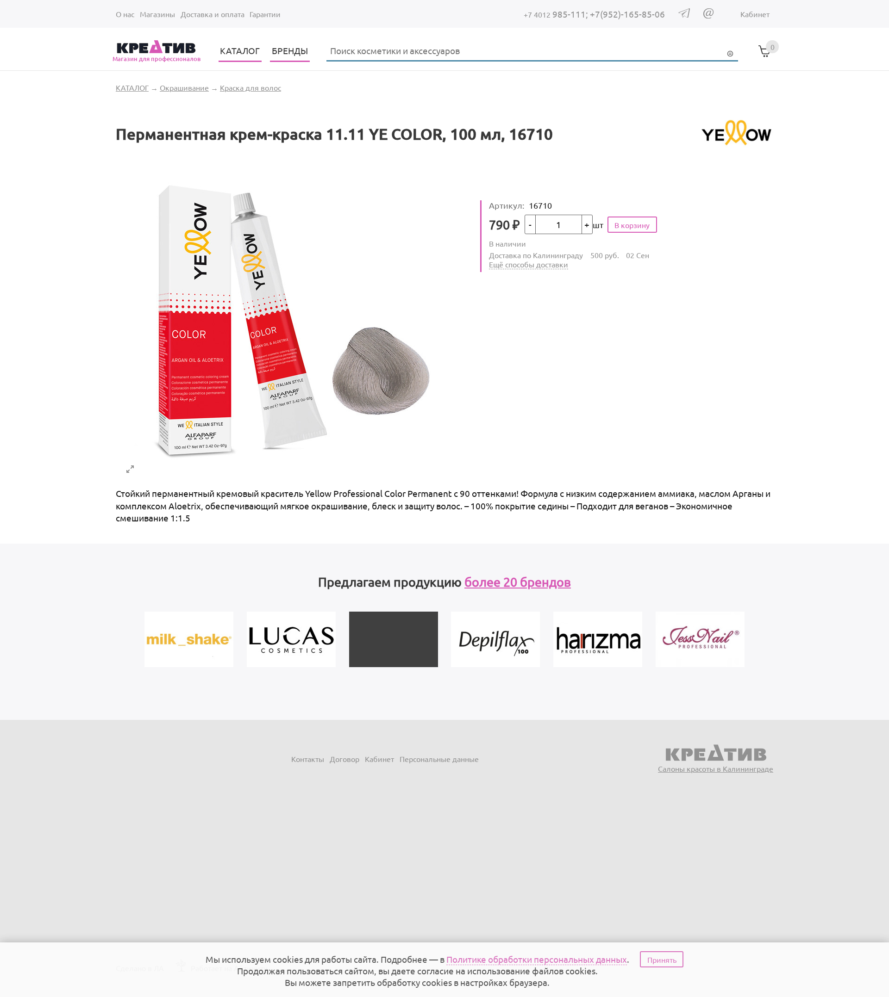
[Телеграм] (684, 14)
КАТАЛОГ (240, 50)
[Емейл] (708, 15)
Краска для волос (250, 87)
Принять (661, 959)
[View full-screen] (130, 469)
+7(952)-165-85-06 (627, 13)
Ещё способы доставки (528, 264)
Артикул (506, 205)
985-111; (557, 13)
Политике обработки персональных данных (536, 959)
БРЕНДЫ (290, 50)
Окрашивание (184, 87)
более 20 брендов (517, 581)
